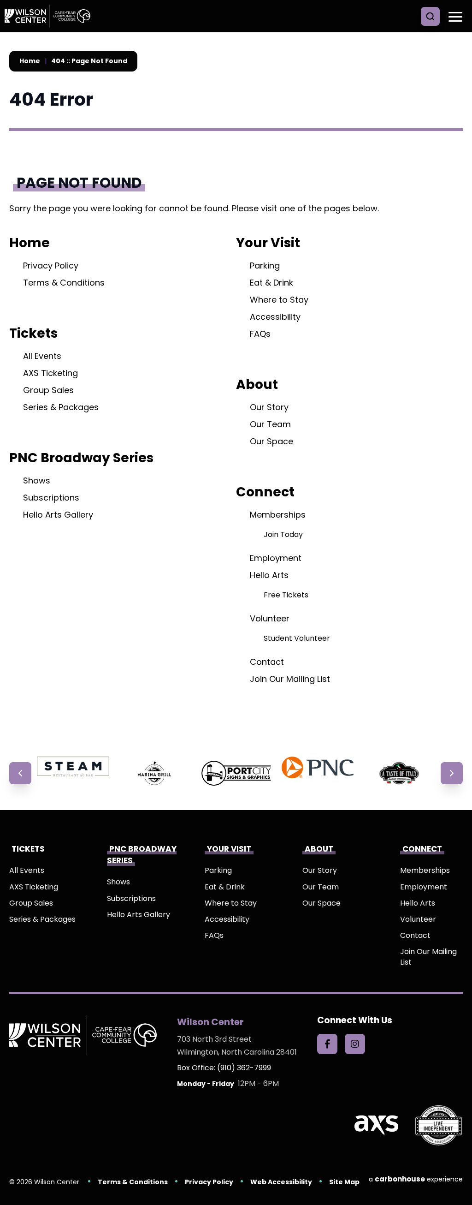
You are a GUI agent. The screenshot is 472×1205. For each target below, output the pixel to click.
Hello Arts (269, 575)
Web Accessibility (281, 1182)
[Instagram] (355, 1044)
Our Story (269, 407)
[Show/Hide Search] (430, 16)
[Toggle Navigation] (453, 16)
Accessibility (275, 316)
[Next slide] (452, 773)
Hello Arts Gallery (58, 514)
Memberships (278, 514)
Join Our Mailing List (290, 679)
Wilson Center (51, 16)
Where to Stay (279, 299)
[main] (236, 394)
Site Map (344, 1182)
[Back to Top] (458, 1177)
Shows (36, 480)
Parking (265, 265)
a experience (416, 1179)
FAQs (260, 334)
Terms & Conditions (64, 282)
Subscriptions (51, 497)
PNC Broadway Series (81, 457)
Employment (275, 558)
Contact (267, 662)
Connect (265, 492)
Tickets (33, 333)
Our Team (270, 424)
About (257, 384)
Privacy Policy (50, 265)
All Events (42, 356)
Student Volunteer (297, 638)
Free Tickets (286, 595)
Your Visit (268, 242)
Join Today (283, 534)
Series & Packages (61, 407)
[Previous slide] (20, 773)
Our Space (271, 441)
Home (29, 61)
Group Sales (48, 390)
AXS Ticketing (50, 373)
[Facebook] (327, 1044)
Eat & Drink (271, 282)
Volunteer (269, 618)
